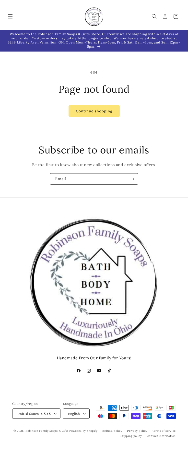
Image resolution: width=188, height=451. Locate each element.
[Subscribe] (132, 179)
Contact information (161, 436)
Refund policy (112, 430)
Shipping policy (131, 436)
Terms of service (164, 430)
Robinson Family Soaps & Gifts (46, 430)
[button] (10, 16)
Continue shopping (94, 111)
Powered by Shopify (83, 430)
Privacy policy (137, 430)
